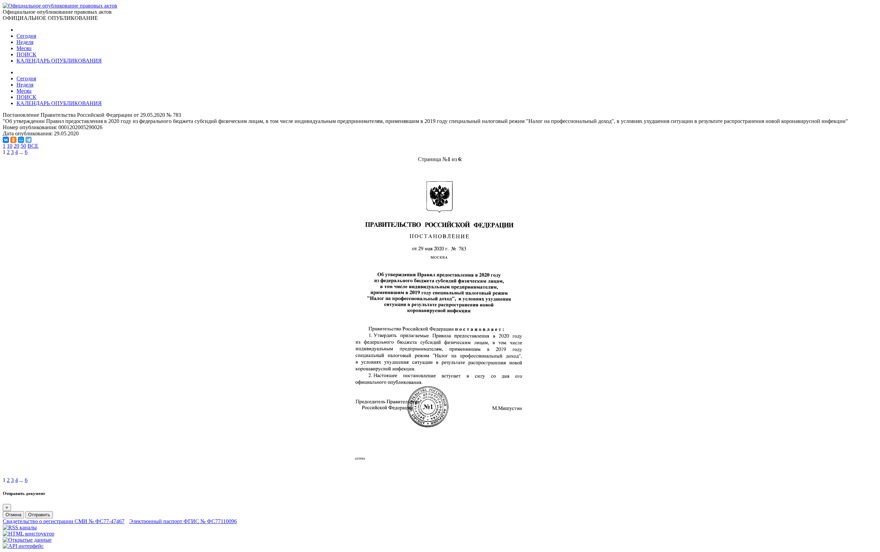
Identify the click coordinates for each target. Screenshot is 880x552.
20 (16, 146)
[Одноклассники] (13, 140)
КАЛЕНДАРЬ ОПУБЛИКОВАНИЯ (59, 61)
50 (23, 146)
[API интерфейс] (23, 546)
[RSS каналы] (20, 527)
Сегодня (26, 36)
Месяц (24, 48)
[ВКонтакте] (6, 140)
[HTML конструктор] (28, 534)
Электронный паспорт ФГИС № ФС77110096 (183, 521)
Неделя (24, 42)
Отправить (39, 514)
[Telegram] (28, 140)
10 (9, 146)
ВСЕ (33, 146)
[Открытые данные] (27, 540)
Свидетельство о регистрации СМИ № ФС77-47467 (63, 521)
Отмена (13, 514)
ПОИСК (26, 54)
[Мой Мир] (21, 140)
